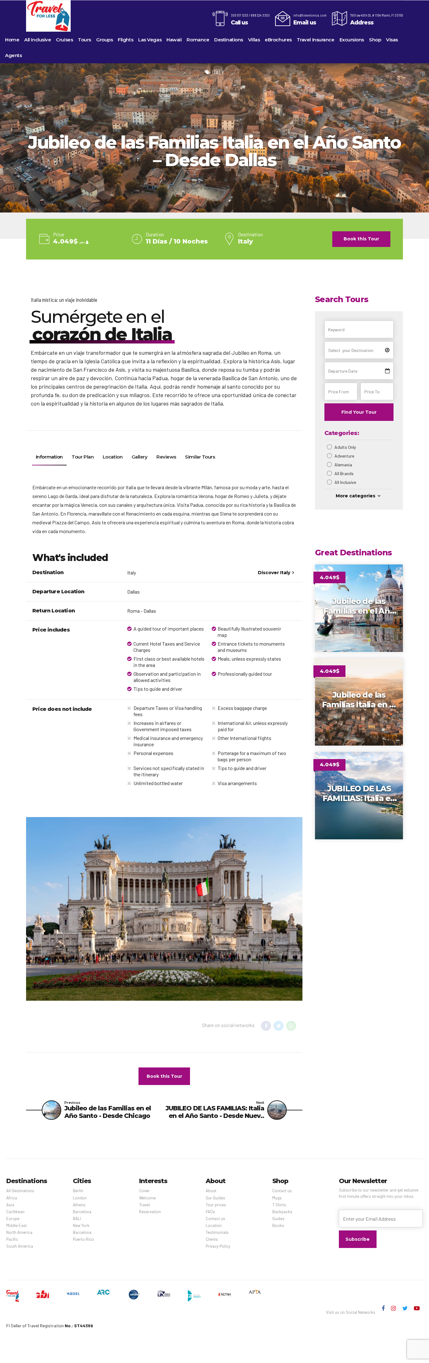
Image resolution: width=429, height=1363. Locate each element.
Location (214, 1225)
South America (19, 1246)
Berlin (78, 1190)
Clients (212, 1239)
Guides (278, 1218)
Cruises (64, 40)
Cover (144, 1190)
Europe (12, 1218)
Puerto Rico (83, 1239)
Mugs (277, 1197)
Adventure (344, 456)
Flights (125, 40)
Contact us (215, 1218)
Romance (198, 40)
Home (12, 40)
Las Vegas (149, 40)
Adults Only (345, 447)
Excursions (351, 40)
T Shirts (279, 1204)
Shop (375, 40)
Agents (13, 55)
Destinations (228, 40)
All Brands (344, 473)
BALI (77, 1218)
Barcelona (82, 1211)
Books (278, 1225)
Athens (79, 1204)
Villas (254, 40)
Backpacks (282, 1211)
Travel (144, 1204)
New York (81, 1225)
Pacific (12, 1239)
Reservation (150, 1211)
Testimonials (217, 1232)
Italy (218, 72)
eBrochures (278, 40)
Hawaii (174, 40)
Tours (84, 40)
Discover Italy (274, 572)
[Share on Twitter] (279, 1026)
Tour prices (216, 1204)
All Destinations (20, 1190)
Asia (10, 1204)
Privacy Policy (218, 1246)
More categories (355, 496)
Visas (392, 40)
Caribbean (15, 1211)
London (80, 1197)
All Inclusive (37, 40)
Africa (11, 1197)
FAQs (210, 1211)
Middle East (16, 1225)
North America (19, 1232)
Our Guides (215, 1197)
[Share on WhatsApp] (291, 1026)
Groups (104, 40)
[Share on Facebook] (266, 1026)
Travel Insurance (315, 40)
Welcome (147, 1197)
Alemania (343, 464)
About (211, 1190)
